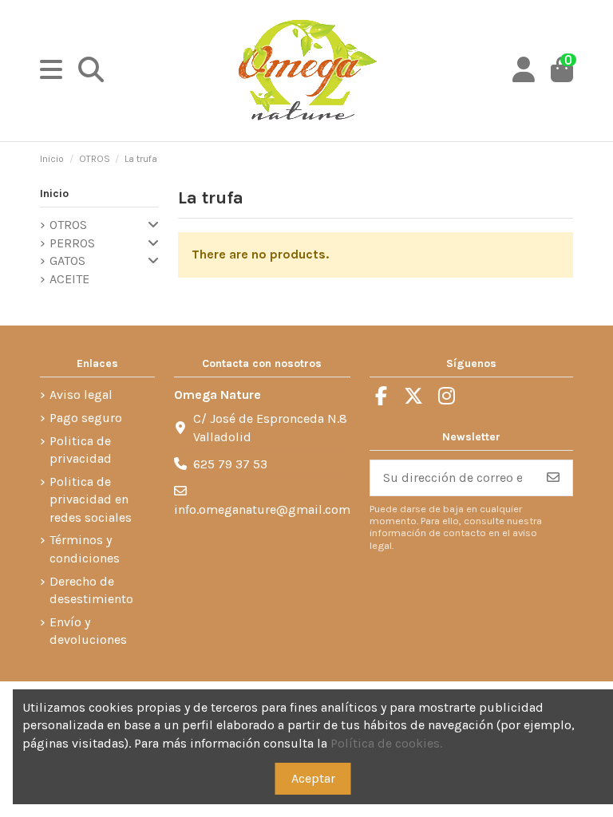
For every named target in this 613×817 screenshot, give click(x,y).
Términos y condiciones (84, 548)
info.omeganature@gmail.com (262, 509)
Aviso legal (81, 394)
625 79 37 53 (230, 464)
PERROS (72, 243)
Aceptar (313, 778)
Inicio (54, 193)
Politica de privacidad (80, 449)
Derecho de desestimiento (91, 590)
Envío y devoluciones (88, 630)
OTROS (68, 224)
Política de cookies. (386, 743)
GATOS (67, 260)
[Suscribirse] (553, 477)
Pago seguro (85, 417)
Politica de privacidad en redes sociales (90, 499)
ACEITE (69, 278)
